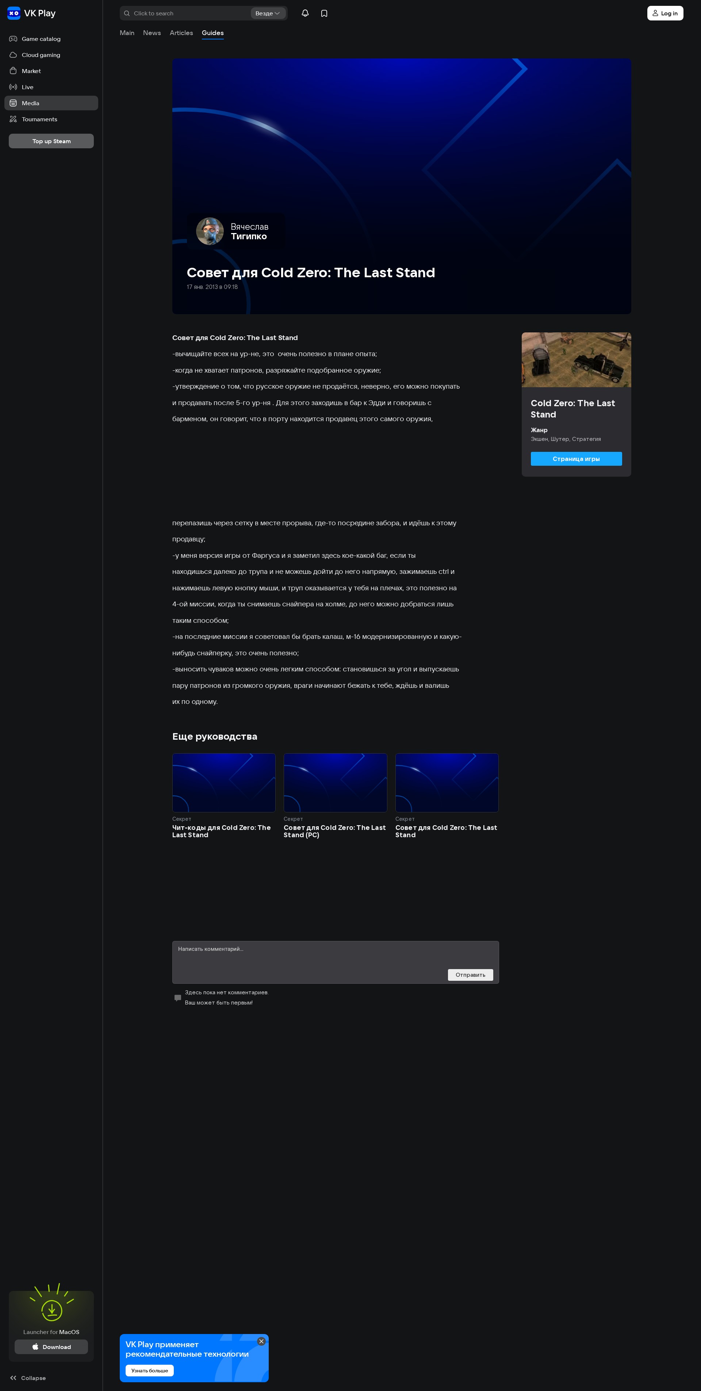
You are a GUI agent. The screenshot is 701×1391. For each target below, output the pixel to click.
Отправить (471, 974)
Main (127, 32)
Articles (181, 32)
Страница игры (576, 458)
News (152, 32)
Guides (213, 32)
